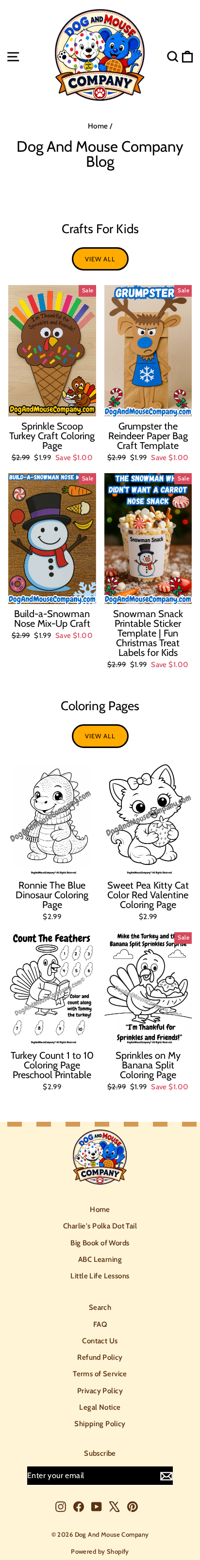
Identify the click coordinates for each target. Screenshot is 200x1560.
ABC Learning (100, 1259)
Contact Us (99, 1341)
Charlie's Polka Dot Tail (100, 1226)
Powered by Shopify (100, 1551)
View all (100, 259)
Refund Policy (100, 1357)
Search (100, 1307)
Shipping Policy (99, 1423)
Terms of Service (100, 1373)
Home (98, 126)
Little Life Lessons (99, 1276)
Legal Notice (99, 1407)
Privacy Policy (100, 1390)
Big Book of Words (99, 1243)
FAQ (100, 1324)
